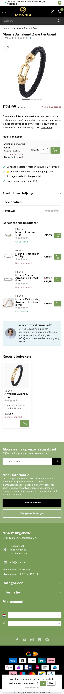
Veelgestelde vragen (32, 513)
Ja (43, 683)
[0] (59, 11)
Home (6, 28)
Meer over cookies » (32, 687)
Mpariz (7, 38)
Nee (51, 683)
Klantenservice (32, 502)
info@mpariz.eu (28, 338)
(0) (30, 38)
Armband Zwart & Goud (26, 28)
